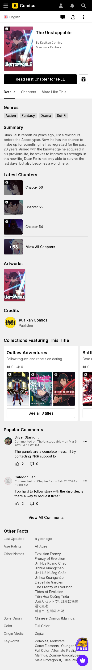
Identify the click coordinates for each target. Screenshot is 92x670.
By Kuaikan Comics (49, 42)
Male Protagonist (48, 660)
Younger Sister (72, 646)
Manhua (41, 47)
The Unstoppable (49, 441)
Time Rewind (73, 660)
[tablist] (46, 92)
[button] (9, 92)
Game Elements (47, 646)
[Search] (83, 5)
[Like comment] (17, 464)
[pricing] (82, 660)
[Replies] (31, 464)
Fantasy (55, 47)
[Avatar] (61, 5)
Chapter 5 (43, 481)
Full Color (42, 650)
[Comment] (62, 17)
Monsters (57, 641)
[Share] (73, 17)
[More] (83, 17)
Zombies (41, 641)
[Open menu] (5, 5)
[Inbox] (72, 5)
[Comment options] (85, 441)
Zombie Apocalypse (64, 655)
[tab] (9, 92)
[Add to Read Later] (83, 79)
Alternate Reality (64, 650)
